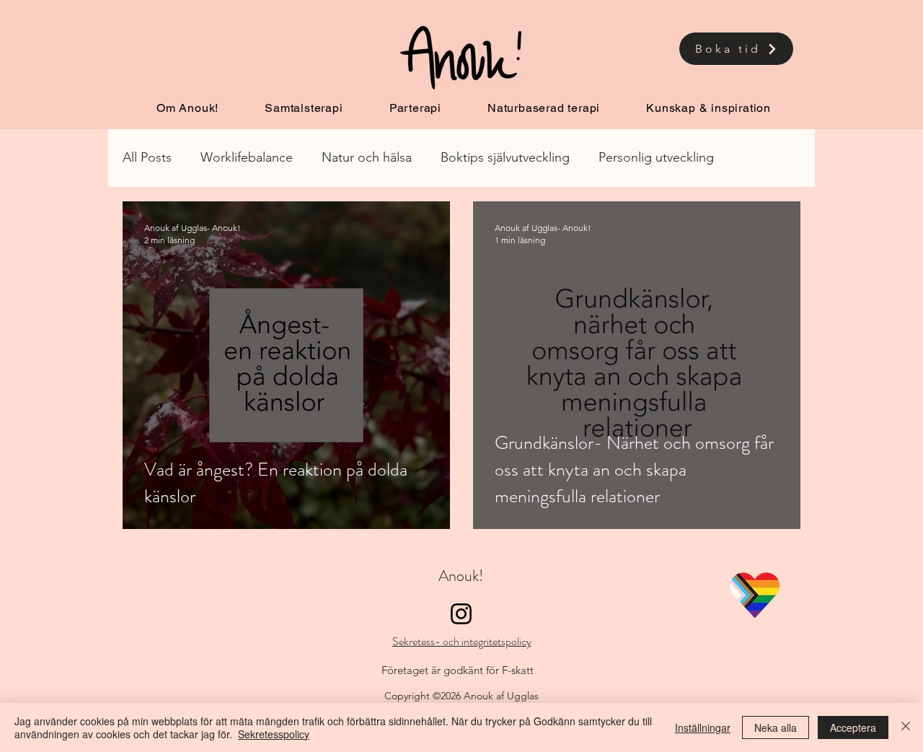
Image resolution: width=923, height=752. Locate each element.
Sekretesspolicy (273, 734)
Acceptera (853, 727)
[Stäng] (905, 727)
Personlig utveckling (656, 157)
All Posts (147, 157)
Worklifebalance (246, 157)
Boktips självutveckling (505, 157)
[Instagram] (461, 614)
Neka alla (775, 727)
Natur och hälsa (367, 157)
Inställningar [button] (702, 727)
